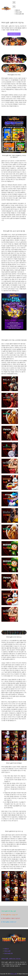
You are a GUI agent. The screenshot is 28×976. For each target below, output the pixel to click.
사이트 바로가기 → (14, 34)
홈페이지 (6, 948)
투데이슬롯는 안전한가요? (9, 922)
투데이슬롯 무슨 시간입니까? (10, 914)
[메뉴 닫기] (14, 6)
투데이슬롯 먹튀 (8, 953)
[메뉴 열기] (14, 2)
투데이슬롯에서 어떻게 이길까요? (11, 918)
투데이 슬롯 (7, 951)
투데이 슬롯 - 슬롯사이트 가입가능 (11, 958)
